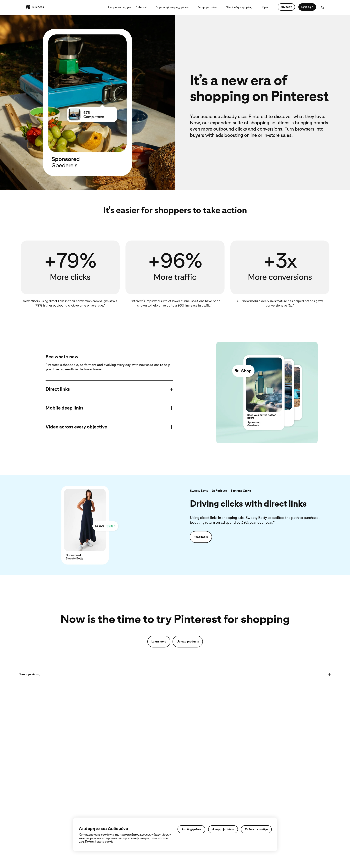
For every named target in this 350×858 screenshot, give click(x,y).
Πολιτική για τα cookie (99, 841)
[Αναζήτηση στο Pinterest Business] (322, 7)
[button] (199, 491)
